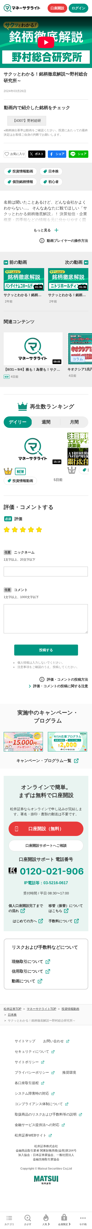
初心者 (53, 182)
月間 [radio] (74, 422)
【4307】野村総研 (27, 120)
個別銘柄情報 (23, 182)
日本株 (53, 171)
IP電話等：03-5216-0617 (46, 883)
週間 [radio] (46, 422)
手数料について (61, 921)
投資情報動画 (23, 171)
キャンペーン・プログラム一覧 (43, 761)
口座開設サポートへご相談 (46, 845)
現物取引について (27, 961)
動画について (23, 981)
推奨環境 (69, 1072)
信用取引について (27, 971)
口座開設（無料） (46, 828)
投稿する (46, 650)
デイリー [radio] (17, 422)
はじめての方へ (25, 921)
